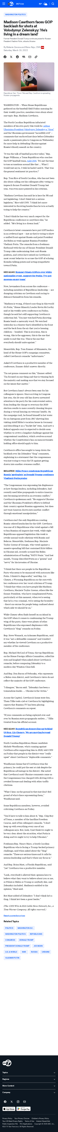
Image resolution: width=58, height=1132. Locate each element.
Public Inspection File (10, 1124)
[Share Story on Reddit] (17, 57)
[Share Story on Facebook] (5, 57)
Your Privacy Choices (21, 1118)
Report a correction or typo (14, 915)
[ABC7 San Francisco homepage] (10, 4)
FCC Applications (26, 1124)
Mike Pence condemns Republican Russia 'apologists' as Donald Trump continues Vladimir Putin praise (29, 474)
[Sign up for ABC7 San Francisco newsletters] (24, 1102)
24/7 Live (20, 4)
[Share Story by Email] (30, 57)
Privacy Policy (7, 1118)
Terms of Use (29, 1121)
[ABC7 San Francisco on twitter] (11, 1102)
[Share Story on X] (11, 57)
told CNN (31, 160)
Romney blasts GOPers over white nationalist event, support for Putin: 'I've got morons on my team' (28, 275)
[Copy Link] (36, 57)
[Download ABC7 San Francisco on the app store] (8, 1109)
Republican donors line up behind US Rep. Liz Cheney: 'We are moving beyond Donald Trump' (28, 732)
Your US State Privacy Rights (12, 1121)
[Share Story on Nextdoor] (23, 57)
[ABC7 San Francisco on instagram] (18, 1102)
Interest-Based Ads (43, 1121)
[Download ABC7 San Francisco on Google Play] (23, 1109)
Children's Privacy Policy (40, 1118)
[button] (4, 3)
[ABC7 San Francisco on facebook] (5, 1102)
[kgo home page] (6, 1063)
